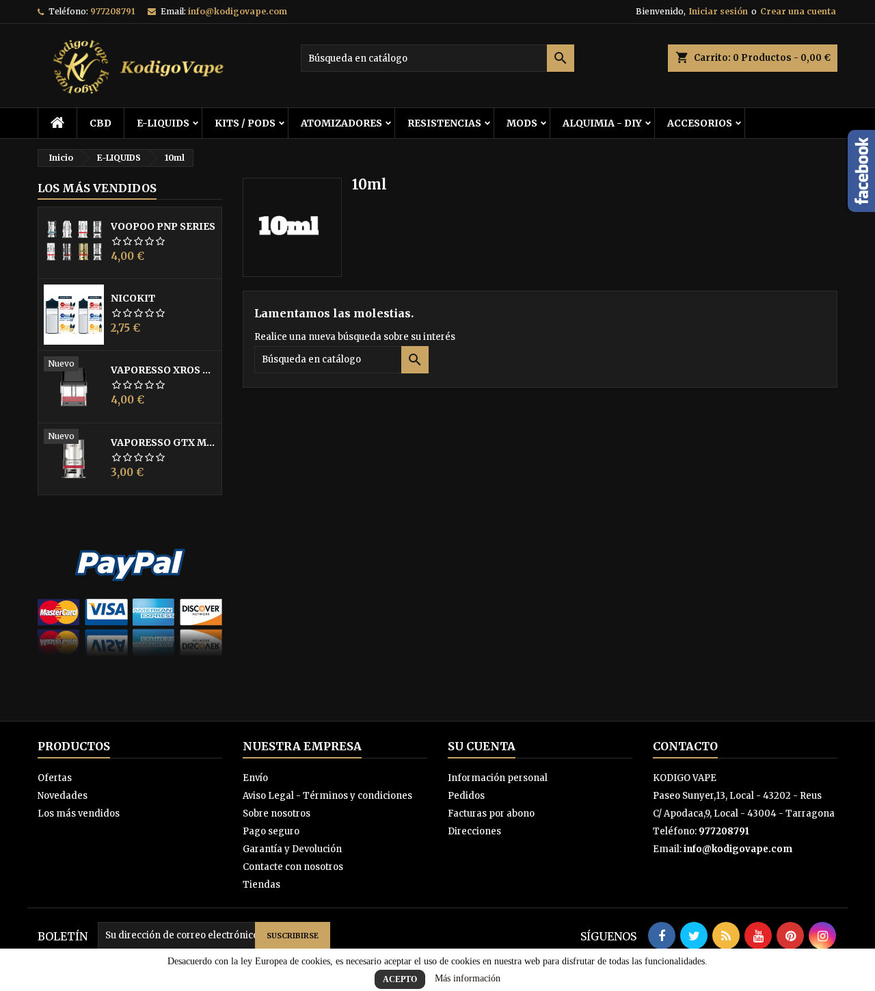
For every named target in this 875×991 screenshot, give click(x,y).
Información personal (498, 778)
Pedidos (466, 796)
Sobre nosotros (276, 813)
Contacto (685, 746)
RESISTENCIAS (444, 123)
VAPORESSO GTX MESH (163, 442)
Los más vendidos (97, 188)
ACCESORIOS (699, 123)
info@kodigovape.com (237, 11)
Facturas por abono (491, 813)
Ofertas (55, 778)
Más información (467, 978)
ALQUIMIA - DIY (602, 123)
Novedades (63, 796)
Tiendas (261, 884)
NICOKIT (133, 298)
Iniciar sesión (718, 11)
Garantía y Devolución (292, 849)
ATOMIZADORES (341, 123)
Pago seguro (271, 831)
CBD (100, 123)
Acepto (400, 979)
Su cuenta (481, 746)
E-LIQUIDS (163, 123)
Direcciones (474, 831)
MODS (522, 123)
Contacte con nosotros (293, 867)
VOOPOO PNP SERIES (163, 226)
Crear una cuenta (798, 11)
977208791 (112, 11)
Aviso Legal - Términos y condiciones (327, 796)
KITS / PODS (245, 123)
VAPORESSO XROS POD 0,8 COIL (163, 370)
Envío (255, 778)
